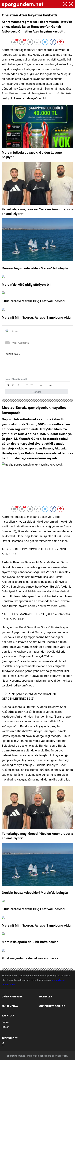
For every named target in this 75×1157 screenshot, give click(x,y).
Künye (5, 1022)
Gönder (36, 391)
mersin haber (58, 980)
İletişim (5, 1026)
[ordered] (26, 385)
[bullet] (31, 385)
